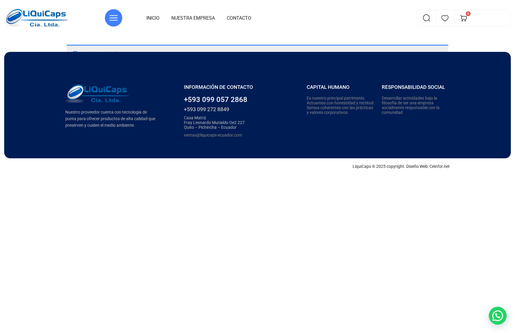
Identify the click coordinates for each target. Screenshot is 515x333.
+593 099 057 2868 (215, 99)
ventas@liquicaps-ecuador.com (213, 135)
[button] (498, 316)
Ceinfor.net (439, 166)
